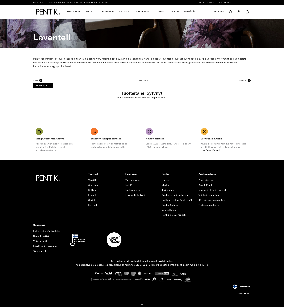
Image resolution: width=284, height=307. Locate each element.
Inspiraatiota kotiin (135, 195)
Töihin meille (40, 251)
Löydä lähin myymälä (45, 246)
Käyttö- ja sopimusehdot (213, 200)
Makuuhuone (132, 180)
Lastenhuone (132, 190)
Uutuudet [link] (71, 11)
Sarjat (91, 200)
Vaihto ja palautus (209, 195)
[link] (238, 11)
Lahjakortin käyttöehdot (46, 231)
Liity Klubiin (103, 2)
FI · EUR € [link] (219, 11)
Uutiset (166, 180)
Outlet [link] (160, 11)
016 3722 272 (142, 264)
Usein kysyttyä (41, 236)
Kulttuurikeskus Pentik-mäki (177, 200)
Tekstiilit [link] (89, 11)
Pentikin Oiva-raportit (174, 214)
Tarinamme (168, 190)
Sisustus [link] (123, 11)
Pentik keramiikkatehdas (175, 195)
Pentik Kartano (170, 205)
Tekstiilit (92, 180)
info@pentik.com (179, 264)
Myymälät (189, 11)
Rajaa (35, 80)
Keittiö (128, 185)
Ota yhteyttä (206, 180)
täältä (169, 261)
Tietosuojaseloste (209, 205)
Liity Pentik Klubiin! (210, 150)
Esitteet (92, 205)
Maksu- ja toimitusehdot (212, 190)
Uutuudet (227, 2)
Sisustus (93, 185)
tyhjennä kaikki (159, 97)
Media (165, 185)
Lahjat (175, 11)
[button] (230, 11)
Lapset (92, 195)
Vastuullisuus (169, 210)
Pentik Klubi (205, 185)
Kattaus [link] (106, 11)
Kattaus (92, 190)
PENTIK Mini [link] (142, 11)
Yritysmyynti (40, 241)
